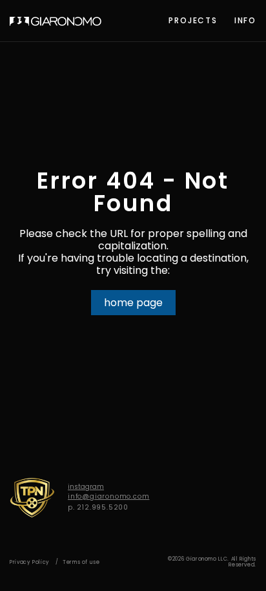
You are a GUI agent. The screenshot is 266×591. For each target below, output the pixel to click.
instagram (86, 487)
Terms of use (81, 562)
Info (245, 20)
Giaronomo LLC (55, 21)
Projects (193, 20)
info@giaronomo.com (108, 496)
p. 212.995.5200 (98, 507)
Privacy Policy (30, 562)
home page (133, 302)
